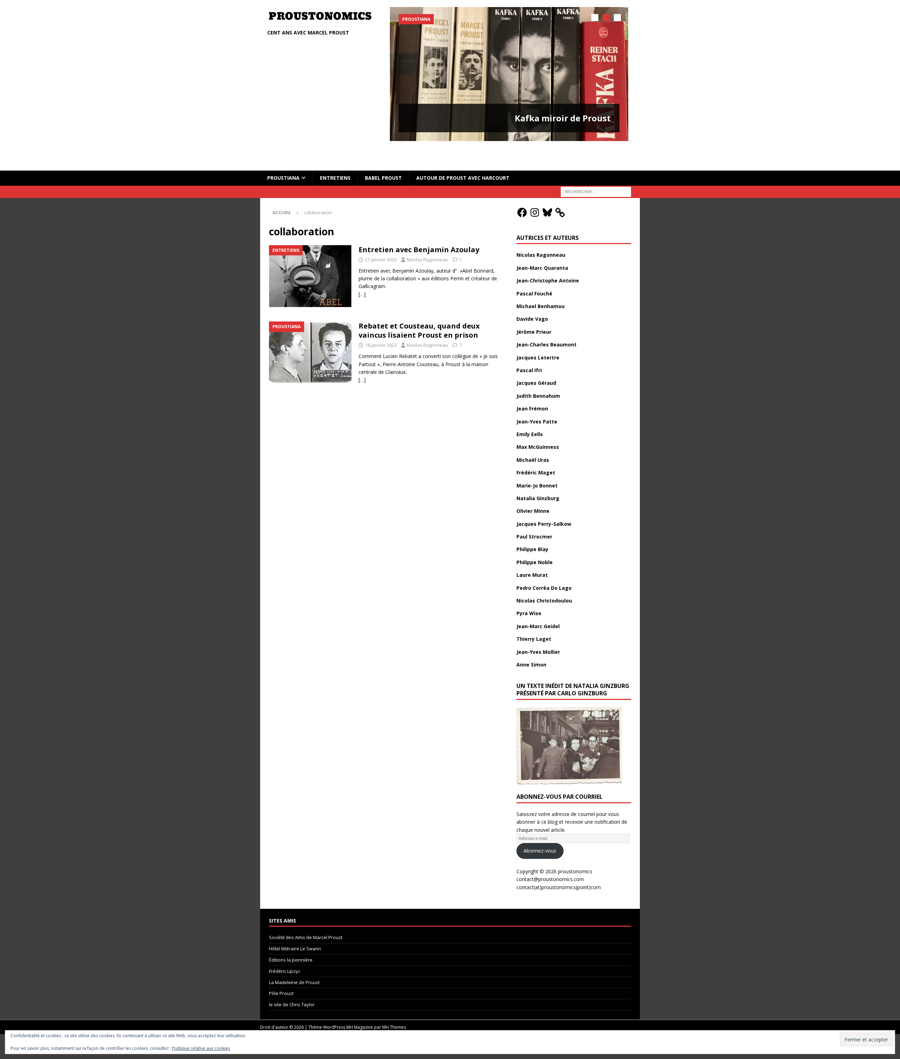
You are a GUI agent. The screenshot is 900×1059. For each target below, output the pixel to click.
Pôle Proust (281, 971)
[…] (362, 271)
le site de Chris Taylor (292, 982)
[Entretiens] (310, 254)
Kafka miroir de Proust (563, 118)
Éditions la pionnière (291, 937)
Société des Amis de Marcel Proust (305, 915)
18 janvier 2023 (381, 322)
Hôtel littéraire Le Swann (295, 926)
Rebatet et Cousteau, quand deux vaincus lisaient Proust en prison (419, 308)
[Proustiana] (310, 330)
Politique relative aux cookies (201, 1048)
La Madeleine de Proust (294, 959)
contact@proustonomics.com (550, 856)
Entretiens (335, 155)
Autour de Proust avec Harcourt (462, 155)
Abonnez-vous (539, 828)
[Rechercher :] (596, 168)
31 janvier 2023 (381, 237)
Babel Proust (383, 155)
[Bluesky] (547, 189)
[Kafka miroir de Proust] (509, 74)
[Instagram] (534, 189)
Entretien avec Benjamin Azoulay (419, 227)
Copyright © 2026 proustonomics (554, 849)
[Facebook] (522, 189)
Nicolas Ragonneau (427, 237)
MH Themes (394, 1005)
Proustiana (283, 155)
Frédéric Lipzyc (284, 948)
